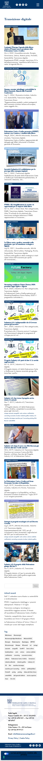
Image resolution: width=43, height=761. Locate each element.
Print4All (34, 55)
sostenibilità (12, 421)
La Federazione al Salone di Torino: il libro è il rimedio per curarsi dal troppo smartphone (20, 623)
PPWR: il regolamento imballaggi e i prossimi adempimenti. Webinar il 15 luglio (20, 603)
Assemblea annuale (11, 26)
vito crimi (12, 679)
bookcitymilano (9, 652)
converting (7, 416)
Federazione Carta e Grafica (19, 659)
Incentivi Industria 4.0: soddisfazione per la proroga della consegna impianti (19, 170)
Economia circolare (12, 68)
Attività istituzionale (12, 110)
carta (21, 413)
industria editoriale (10, 662)
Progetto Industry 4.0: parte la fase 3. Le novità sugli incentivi (21, 361)
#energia (7, 642)
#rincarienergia (9, 645)
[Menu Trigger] (38, 5)
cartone (25, 413)
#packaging (25, 642)
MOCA (23, 669)
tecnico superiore (31, 675)
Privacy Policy (13, 738)
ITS (6, 665)
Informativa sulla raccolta (13, 758)
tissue (6, 679)
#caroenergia (17, 635)
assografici (16, 413)
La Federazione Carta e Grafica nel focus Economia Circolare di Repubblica (18, 482)
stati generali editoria (19, 675)
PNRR (6, 211)
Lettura (16, 55)
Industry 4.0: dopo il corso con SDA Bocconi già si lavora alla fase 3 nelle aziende (21, 447)
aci (30, 645)
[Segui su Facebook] (17, 5)
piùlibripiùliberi (31, 669)
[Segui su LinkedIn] (23, 5)
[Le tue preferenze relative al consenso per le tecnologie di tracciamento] (4, 757)
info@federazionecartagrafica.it (24, 734)
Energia (32, 53)
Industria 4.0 (9, 264)
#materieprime (16, 642)
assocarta (10, 413)
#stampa (18, 645)
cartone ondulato (31, 537)
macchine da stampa (9, 418)
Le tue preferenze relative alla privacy (24, 754)
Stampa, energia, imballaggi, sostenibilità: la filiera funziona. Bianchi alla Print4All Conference (20, 91)
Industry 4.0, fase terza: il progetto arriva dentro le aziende (19, 399)
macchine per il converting (22, 418)
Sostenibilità (8, 58)
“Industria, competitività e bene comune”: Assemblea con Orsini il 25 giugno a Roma (19, 617)
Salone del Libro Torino (30, 672)
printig (14, 672)
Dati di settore (19, 251)
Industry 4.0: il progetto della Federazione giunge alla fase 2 (19, 565)
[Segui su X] (20, 5)
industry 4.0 (33, 416)
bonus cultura (30, 648)
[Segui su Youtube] (26, 5)
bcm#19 (22, 648)
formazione (32, 659)
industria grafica (25, 416)
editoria (7, 659)
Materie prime (25, 55)
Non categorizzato (31, 209)
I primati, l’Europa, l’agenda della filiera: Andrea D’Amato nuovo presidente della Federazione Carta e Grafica (18, 49)
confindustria (30, 413)
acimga (6, 413)
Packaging (28, 251)
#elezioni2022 (28, 638)
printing (32, 418)
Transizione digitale (21, 58)
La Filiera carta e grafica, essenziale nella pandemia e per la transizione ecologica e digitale (19, 244)
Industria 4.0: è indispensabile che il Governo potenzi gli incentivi (20, 323)
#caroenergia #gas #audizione (13, 638)
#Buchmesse (8, 635)
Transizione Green (10, 100)
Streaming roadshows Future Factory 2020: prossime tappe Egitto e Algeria (19, 285)
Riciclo (35, 251)
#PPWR (33, 642)
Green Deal (8, 184)
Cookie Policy (25, 738)
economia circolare (15, 416)
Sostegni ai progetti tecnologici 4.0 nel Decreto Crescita (21, 522)
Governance (8, 55)
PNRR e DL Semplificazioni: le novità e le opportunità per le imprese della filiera (19, 206)
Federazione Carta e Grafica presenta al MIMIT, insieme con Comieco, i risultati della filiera (21, 132)
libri (10, 665)
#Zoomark (25, 645)
